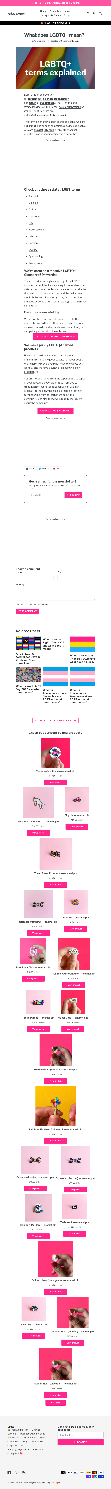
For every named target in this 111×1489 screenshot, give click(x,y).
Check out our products (55, 411)
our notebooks (48, 386)
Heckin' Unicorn (21, 1483)
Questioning (36, 256)
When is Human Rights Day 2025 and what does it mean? (53, 644)
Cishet (32, 209)
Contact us (13, 1441)
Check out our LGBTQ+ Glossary (55, 336)
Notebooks (30, 1437)
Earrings (11, 1433)
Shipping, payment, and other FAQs (25, 1449)
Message (20, 584)
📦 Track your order (17, 1430)
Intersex (33, 236)
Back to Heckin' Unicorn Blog (57, 720)
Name (19, 572)
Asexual (33, 196)
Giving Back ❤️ (15, 1453)
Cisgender (35, 216)
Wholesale (37, 1441)
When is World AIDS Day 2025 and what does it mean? (28, 689)
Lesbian (33, 243)
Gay (31, 223)
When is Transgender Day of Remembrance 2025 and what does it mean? (55, 696)
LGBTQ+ (33, 249)
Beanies (36, 1430)
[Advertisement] (16, 62)
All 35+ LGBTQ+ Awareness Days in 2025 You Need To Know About (28, 658)
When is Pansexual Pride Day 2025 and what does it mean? (82, 658)
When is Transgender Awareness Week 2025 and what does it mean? (81, 696)
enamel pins (35, 378)
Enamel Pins (13, 1437)
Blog (25, 1441)
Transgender (36, 263)
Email (60, 572)
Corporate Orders (16, 1445)
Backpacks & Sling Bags (32, 1433)
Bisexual (33, 202)
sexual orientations (70, 106)
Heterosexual (36, 229)
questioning (47, 102)
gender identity (49, 134)
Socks (43, 1437)
